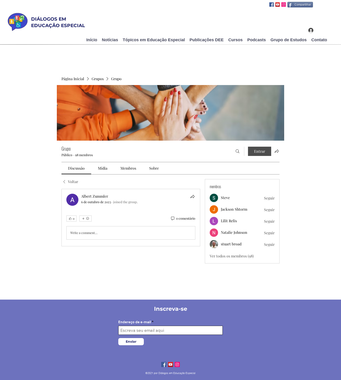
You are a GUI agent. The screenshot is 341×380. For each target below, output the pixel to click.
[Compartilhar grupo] (277, 151)
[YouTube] (277, 4)
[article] (130, 217)
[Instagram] (283, 4)
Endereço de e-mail (134, 322)
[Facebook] (271, 4)
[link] (76, 168)
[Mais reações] (85, 218)
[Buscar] (237, 151)
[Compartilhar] (192, 196)
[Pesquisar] (296, 15)
